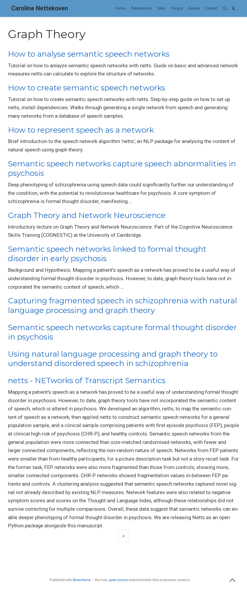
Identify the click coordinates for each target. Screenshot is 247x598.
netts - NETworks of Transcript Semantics (86, 380)
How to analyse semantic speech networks (89, 54)
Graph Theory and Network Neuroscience (86, 215)
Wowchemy (82, 580)
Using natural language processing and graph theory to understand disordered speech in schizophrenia (113, 358)
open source (118, 580)
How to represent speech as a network (81, 130)
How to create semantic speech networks (86, 87)
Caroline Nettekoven (39, 8)
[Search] (225, 8)
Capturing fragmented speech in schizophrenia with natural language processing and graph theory (122, 305)
